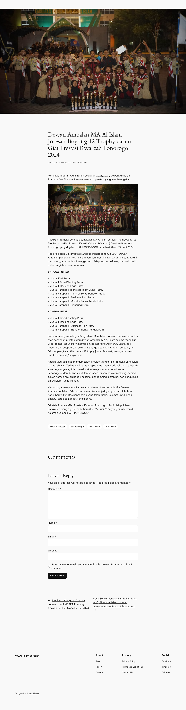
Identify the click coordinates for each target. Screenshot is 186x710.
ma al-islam (94, 426)
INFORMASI (81, 162)
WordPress (34, 693)
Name (52, 522)
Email (52, 536)
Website (52, 550)
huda (70, 162)
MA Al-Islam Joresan (27, 655)
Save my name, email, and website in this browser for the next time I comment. (91, 566)
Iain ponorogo (77, 426)
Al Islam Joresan (57, 426)
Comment (54, 489)
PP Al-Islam (110, 426)
